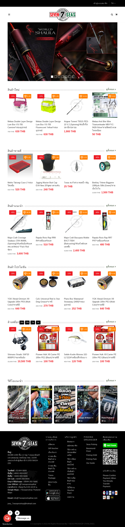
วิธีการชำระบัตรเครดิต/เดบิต (72, 452)
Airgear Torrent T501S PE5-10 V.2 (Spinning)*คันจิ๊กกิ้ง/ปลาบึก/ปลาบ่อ (76, 124)
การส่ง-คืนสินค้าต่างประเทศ (52, 459)
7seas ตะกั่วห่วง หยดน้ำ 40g (76, 182)
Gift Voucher (53, 448)
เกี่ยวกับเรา (52, 452)
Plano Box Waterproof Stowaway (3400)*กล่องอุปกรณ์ (74, 302)
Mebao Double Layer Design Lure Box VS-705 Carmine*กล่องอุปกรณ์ (20, 124)
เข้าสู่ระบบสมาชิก (100, 3)
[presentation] (114, 52)
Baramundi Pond (90, 449)
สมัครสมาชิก (72, 446)
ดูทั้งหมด (110, 89)
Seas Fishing (91, 444)
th (112, 3)
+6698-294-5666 (23, 479)
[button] (52, 77)
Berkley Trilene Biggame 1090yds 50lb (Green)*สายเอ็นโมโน (103, 185)
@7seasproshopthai (27, 484)
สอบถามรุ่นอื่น (52, 483)
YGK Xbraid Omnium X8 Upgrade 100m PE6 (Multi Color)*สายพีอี (19, 302)
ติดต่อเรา (71, 442)
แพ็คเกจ (51, 444)
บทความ (70, 497)
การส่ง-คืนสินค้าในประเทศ (52, 468)
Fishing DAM (91, 455)
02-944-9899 (21, 471)
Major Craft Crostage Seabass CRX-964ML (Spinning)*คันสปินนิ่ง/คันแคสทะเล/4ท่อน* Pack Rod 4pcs (20, 244)
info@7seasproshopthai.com (25, 498)
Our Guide (90, 463)
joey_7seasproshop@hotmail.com (22, 504)
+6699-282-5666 (30, 482)
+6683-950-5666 (21, 476)
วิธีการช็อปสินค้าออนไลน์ (71, 462)
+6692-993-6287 (21, 473)
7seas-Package (51, 476)
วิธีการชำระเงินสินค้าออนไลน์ (72, 471)
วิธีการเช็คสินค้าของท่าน (71, 481)
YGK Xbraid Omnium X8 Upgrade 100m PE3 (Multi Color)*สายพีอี (103, 302)
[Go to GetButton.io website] (7, 524)
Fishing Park (91, 459)
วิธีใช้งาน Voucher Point (71, 490)
